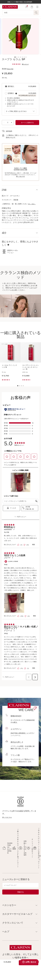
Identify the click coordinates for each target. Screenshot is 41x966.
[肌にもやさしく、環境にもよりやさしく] (8, 245)
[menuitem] (26, 7)
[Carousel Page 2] (16, 57)
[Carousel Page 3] (18, 57)
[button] (20, 189)
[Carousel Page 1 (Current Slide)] (17, 385)
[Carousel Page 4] (20, 57)
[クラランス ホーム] (10, 7)
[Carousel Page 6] (24, 57)
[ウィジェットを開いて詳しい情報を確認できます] (29, 962)
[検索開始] (36, 12)
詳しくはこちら (7, 817)
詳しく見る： (32, 204)
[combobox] (20, 111)
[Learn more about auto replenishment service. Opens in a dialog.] (16, 93)
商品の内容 (10, 69)
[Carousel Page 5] (22, 57)
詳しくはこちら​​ (20, 176)
